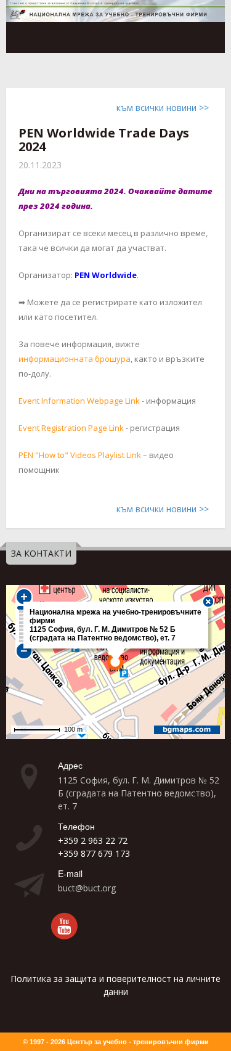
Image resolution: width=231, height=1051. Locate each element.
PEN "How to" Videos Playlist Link (79, 454)
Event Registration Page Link (71, 427)
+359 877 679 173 (94, 853)
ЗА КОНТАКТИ (41, 553)
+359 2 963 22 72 (93, 840)
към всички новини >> (162, 107)
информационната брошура (74, 358)
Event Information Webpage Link (79, 400)
